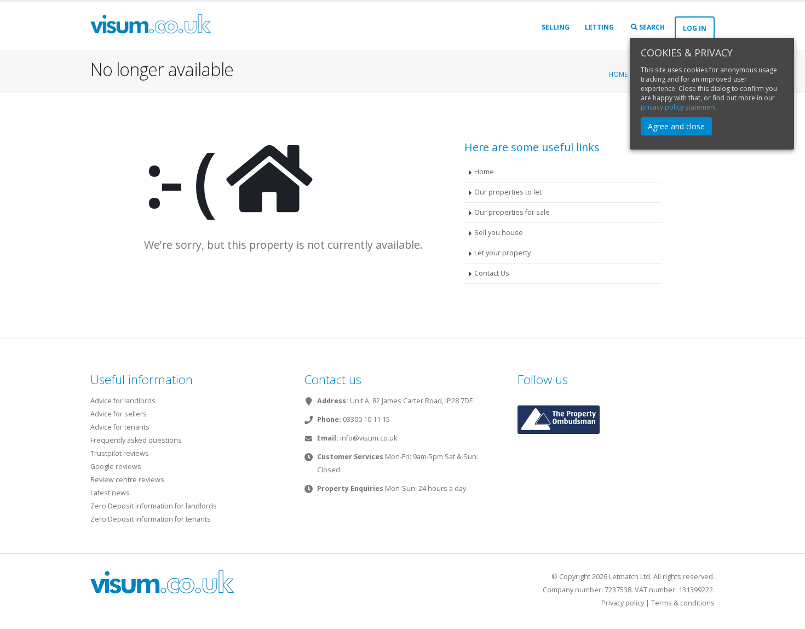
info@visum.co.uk (368, 438)
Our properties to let (508, 192)
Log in (694, 28)
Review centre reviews (127, 479)
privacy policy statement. (679, 107)
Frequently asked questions (136, 440)
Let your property (502, 253)
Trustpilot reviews (119, 453)
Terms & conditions (683, 603)
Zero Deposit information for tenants (150, 519)
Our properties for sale (512, 212)
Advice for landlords (123, 400)
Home (618, 74)
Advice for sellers (118, 414)
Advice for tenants (120, 427)
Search (651, 27)
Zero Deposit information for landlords (153, 506)
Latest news (110, 493)
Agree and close (676, 126)
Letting (599, 27)
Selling (556, 27)
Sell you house (498, 232)
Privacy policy (622, 603)
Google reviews (115, 466)
